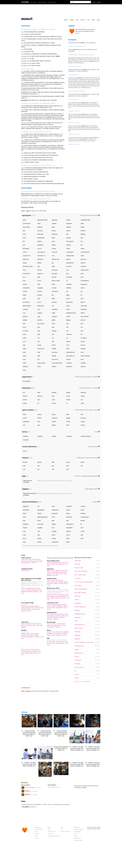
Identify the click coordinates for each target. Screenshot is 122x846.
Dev (62, 827)
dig (52, 263)
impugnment (84, 284)
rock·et (68, 535)
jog (52, 295)
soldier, (54, 564)
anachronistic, (31, 606)
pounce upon (40, 323)
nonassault (26, 440)
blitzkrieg (83, 234)
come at (25, 252)
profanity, (57, 596)
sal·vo (24, 538)
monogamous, (58, 598)
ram (82, 327)
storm (82, 352)
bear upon (40, 230)
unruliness (69, 363)
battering (68, 227)
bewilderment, (50, 633)
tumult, (49, 627)
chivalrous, (23, 623)
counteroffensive (85, 252)
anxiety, (29, 633)
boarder (83, 520)
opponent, (56, 562)
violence (83, 425)
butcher (54, 245)
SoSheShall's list (52, 612)
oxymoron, (23, 625)
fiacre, (35, 561)
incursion (54, 288)
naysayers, (52, 580)
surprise (54, 356)
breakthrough (40, 238)
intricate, (53, 635)
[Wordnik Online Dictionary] (25, 2)
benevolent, (56, 617)
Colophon (37, 833)
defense (39, 418)
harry (24, 280)
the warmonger (51, 622)
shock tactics (40, 348)
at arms (25, 451)
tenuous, (23, 649)
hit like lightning (85, 280)
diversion (83, 263)
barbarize (39, 227)
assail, (38, 588)
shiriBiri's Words (52, 578)
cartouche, (31, 561)
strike (38, 356)
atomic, (67, 615)
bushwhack (40, 245)
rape (82, 331)
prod (82, 323)
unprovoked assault (57, 363)
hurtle (38, 284)
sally (24, 345)
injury (38, 421)
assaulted (25, 436)
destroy (25, 263)
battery (82, 227)
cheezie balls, (60, 614)
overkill (68, 316)
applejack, (37, 606)
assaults (54, 436)
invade (82, 288)
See (88, 20)
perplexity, (66, 632)
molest (68, 309)
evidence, (65, 606)
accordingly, (64, 572)
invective (39, 291)
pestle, (30, 559)
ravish (53, 399)
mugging (39, 313)
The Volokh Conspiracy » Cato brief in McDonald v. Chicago (80, 54)
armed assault (26, 223)
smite (24, 352)
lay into (39, 302)
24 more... (58, 627)
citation (82, 248)
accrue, (30, 651)
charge (68, 248)
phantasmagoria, (51, 596)
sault (53, 469)
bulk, (36, 588)
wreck (24, 370)
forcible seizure (85, 270)
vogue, (31, 653)
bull (24, 241)
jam (82, 291)
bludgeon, (56, 583)
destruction (55, 418)
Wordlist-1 (24, 630)
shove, (63, 562)
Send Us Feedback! (79, 829)
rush (38, 341)
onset (38, 316)
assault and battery (86, 436)
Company (37, 827)
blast (53, 520)
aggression (55, 220)
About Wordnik (38, 829)
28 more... (49, 609)
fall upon (39, 270)
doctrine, (49, 632)
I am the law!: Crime (52, 603)
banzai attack (26, 227)
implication (69, 284)
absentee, (23, 635)
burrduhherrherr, (53, 614)
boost (24, 238)
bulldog (68, 392)
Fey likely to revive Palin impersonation (76, 46)
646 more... (57, 619)
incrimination (26, 288)
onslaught (54, 316)
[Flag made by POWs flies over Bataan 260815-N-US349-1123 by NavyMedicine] (61, 748)
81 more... (65, 635)
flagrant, (37, 590)
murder (68, 421)
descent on (83, 259)
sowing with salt (70, 352)
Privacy (76, 836)
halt (82, 466)
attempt (39, 414)
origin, (48, 580)
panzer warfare (85, 316)
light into (83, 302)
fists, (52, 562)
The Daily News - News (73, 111)
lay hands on (26, 302)
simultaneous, (58, 615)
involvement (55, 291)
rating (24, 334)
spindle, (27, 559)
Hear (93, 20)
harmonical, (50, 617)
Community (33, 2)
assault (77, 33)
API (62, 829)
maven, (35, 625)
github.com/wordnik (65, 831)
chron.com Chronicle (73, 74)
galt (53, 466)
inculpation (40, 288)
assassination (40, 510)
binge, (33, 590)
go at (67, 273)
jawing (24, 295)
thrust (82, 359)
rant (67, 331)
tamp (24, 359)
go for (82, 273)
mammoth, (24, 588)
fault (38, 466)
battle (67, 414)
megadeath (55, 309)
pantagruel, (24, 591)
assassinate (26, 510)
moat (24, 531)
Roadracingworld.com (73, 144)
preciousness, (50, 583)
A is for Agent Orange (27, 603)
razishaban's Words (27, 569)
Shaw (67, 538)
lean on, (53, 632)
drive (38, 266)
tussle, (57, 643)
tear (38, 359)
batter (53, 227)
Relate (72, 20)
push (38, 327)
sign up (28, 210)
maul (38, 309)
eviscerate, (56, 582)
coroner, (49, 606)
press (67, 323)
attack (82, 223)
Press (36, 831)
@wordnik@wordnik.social (54, 836)
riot (81, 334)
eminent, (62, 632)
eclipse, (34, 559)
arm (38, 506)
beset (24, 234)
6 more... (49, 585)
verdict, (54, 607)
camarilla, (61, 583)
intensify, (49, 635)
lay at (82, 298)
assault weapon (85, 517)
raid (67, 327)
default (82, 462)
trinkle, (63, 615)
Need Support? (77, 831)
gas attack (54, 273)
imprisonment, (58, 570)
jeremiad (39, 295)
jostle (24, 298)
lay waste (54, 302)
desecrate (83, 392)
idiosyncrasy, (50, 582)
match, (54, 641)
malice (64, 607)
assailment (69, 223)
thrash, (40, 590)
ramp (38, 331)
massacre (25, 309)
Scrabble (25, 806)
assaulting (40, 436)
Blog (49, 829)
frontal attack (26, 273)
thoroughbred (26, 381)
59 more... (56, 575)
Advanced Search (78, 840)
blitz (67, 234)
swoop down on (70, 356)
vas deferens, (62, 617)
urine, (48, 598)
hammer (54, 277)
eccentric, (66, 614)
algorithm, (38, 559)
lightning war (40, 306)
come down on (41, 252)
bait (24, 392)
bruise (53, 238)
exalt (24, 466)
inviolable (39, 527)
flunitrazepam (69, 524)
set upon (83, 345)
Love (98, 20)
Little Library (25, 622)
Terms (75, 833)
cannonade (40, 524)
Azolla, (28, 635)
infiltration (68, 288)
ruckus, (53, 643)
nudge (53, 313)
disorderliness (70, 263)
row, (62, 625)
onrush (82, 531)
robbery (54, 425)
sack (53, 341)
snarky (65, 583)
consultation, (64, 633)
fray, (50, 643)
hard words (69, 277)
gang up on (40, 273)
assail (38, 223)
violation (54, 366)
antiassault (69, 436)
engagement (26, 421)
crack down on (41, 255)
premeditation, (56, 573)
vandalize (83, 363)
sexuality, (67, 594)
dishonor (25, 396)
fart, (56, 594)
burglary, (55, 604)
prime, (22, 561)
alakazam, (38, 609)
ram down (25, 331)
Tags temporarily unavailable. (27, 481)
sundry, (23, 559)
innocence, (49, 607)
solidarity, (59, 633)
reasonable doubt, (56, 572)
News (49, 827)
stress (24, 356)
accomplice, (50, 604)
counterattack (69, 252)
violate (39, 366)
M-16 (82, 527)
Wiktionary (26, 131)
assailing (54, 223)
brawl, (51, 623)
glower (63, 564)
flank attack (55, 270)
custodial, (53, 606)
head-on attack (56, 280)
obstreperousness (71, 313)
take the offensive (85, 356)
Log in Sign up (97, 2)
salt (38, 469)
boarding (83, 513)
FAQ (36, 836)
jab (67, 291)
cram (53, 255)
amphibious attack (85, 220)
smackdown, (59, 641)
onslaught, (59, 623)
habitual (28, 562)
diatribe (39, 263)
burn (24, 245)
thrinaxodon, (30, 591)
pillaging (68, 320)
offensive (25, 316)
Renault (39, 462)
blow (82, 414)
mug (24, 313)
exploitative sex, (63, 596)
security (54, 538)
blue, (63, 641)
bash (24, 520)
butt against (26, 248)
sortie (38, 352)
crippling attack (70, 255)
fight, (51, 641)
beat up (54, 230)
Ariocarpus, (24, 637)
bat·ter (39, 520)
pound (53, 323)
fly (81, 524)
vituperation (69, 366)
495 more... (35, 562)
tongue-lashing (41, 363)
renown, (57, 632)
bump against (69, 241)
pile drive (39, 320)
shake (24, 348)
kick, (57, 564)
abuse (24, 220)
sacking (68, 341)
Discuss (83, 20)
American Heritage (29, 787)
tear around (55, 359)
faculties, (52, 594)
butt (82, 245)
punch (24, 327)
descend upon (55, 259)
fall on (24, 270)
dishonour (40, 396)
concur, (65, 573)
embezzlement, (59, 606)
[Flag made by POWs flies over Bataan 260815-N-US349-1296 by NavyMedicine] (79, 736)
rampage (54, 331)
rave (53, 334)
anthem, (37, 607)
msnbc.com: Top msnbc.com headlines (76, 91)
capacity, (59, 604)
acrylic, (34, 609)
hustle (53, 284)
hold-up (25, 284)
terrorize (68, 359)
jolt (81, 295)
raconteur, (34, 651)
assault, (60, 564)
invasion (25, 291)
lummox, (23, 590)
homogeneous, (24, 651)
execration (83, 266)
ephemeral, (37, 649)
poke (24, 323)
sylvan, (23, 653)
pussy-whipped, (61, 594)
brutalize (68, 238)
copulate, (52, 598)
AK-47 (53, 517)
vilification (25, 366)
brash (24, 517)
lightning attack (27, 306)
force (67, 270)
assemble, (58, 580)
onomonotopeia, (51, 615)
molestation (84, 309)
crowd (82, 255)
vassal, (32, 649)
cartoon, (26, 561)
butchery (68, 245)
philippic (25, 320)
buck (82, 238)
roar (38, 338)
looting (68, 306)
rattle (38, 334)
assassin (83, 506)
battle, (48, 623)
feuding (63, 598)
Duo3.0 (49, 630)
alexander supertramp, (26, 609)
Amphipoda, (30, 637)
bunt (82, 241)
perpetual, (28, 649)
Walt (53, 462)
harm (82, 277)
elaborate (58, 635)
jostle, (41, 625)
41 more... (29, 611)
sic (67, 403)
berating (83, 230)
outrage (83, 396)
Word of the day (42, 2)
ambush (68, 220)
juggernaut (35, 591)
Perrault (25, 462)
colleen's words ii (26, 558)
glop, (48, 614)
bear (24, 230)
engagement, (57, 625)
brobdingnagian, (31, 588)
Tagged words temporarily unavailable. (30, 494)
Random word (52, 2)
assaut (82, 510)
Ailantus (37, 637)
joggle (67, 295)
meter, (48, 594)
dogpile (54, 524)
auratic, (39, 651)
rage (53, 327)
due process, (65, 570)
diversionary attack (28, 266)
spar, (60, 643)
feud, (52, 625)
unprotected (55, 542)
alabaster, (28, 607)
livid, (50, 564)
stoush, (66, 641)
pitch (38, 535)
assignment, (50, 573)
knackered (49, 619)
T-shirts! (36, 838)
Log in (22, 210)
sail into (83, 341)
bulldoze (39, 241)
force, (66, 562)
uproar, (64, 625)
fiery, (48, 564)
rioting (24, 338)
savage (39, 345)
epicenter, (65, 582)
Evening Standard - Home (74, 66)
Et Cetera (77, 827)
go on (24, 277)
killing (53, 298)
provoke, (23, 570)
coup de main (26, 255)
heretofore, (49, 572)
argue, (60, 562)
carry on (39, 248)
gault (67, 466)
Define (66, 20)
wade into (83, 366)
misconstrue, (29, 625)
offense (83, 313)
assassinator (55, 510)
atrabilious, (24, 633)
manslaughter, (59, 607)
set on (67, 345)
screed (53, 345)
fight (48, 638)
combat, (49, 562)
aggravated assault (42, 220)
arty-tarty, (41, 607)
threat (67, 425)
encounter (69, 266)
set (38, 403)
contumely (54, 252)
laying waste (69, 302)
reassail (68, 399)
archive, (33, 607)
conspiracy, (64, 604)
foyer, (55, 633)
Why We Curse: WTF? (53, 588)
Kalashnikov (69, 527)
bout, (48, 641)
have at (39, 280)
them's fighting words (53, 561)
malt (24, 469)
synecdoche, (40, 561)
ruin (53, 338)
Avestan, (32, 635)
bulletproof (25, 524)
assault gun (69, 517)
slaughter (83, 348)
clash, (54, 623)
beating (68, 230)
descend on (40, 259)
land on (68, 298)
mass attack (84, 306)
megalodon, (28, 590)
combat (25, 418)
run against (84, 338)
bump (53, 241)
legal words (50, 569)
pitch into (83, 320)
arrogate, (27, 653)
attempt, (49, 570)
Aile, (34, 637)
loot (53, 306)
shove (67, 348)
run (67, 338)
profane (25, 399)
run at (24, 341)
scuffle (52, 627)
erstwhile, (61, 582)
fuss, (48, 643)
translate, (23, 562)
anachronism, (24, 606)
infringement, (38, 623)
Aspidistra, (36, 635)
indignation (23, 627)
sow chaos (54, 352)
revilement (69, 334)
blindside (54, 392)
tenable (39, 542)
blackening (54, 234)
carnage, (49, 625)
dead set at (26, 259)
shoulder (54, 348)
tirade (24, 363)
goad (38, 277)
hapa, (62, 580)
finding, (53, 570)
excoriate (35, 653)
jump (38, 298)
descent (68, 259)
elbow (53, 266)
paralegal (49, 575)
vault (67, 469)
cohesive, (32, 623)
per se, (62, 573)
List (77, 20)
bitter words (40, 234)
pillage (53, 320)
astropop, (23, 607)
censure (54, 248)
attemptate (54, 513)
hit (66, 280)
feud (62, 643)
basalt (67, 462)
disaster (68, 418)
